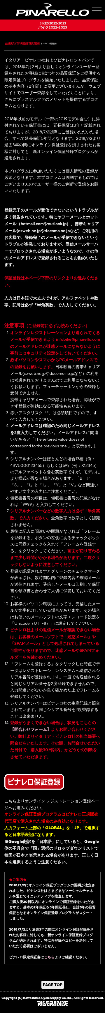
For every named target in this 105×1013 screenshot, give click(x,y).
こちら (49, 956)
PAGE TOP (52, 984)
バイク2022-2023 (52, 25)
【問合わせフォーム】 (30, 729)
